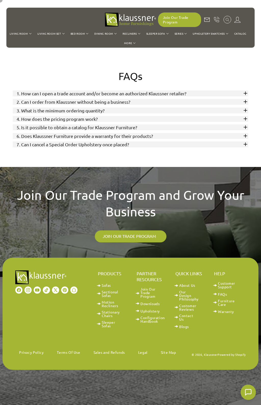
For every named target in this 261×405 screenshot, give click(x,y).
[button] (227, 19)
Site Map (168, 352)
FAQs (222, 294)
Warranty (226, 311)
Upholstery (150, 311)
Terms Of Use (68, 352)
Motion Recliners (110, 304)
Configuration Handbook (152, 319)
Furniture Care (226, 302)
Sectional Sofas (110, 294)
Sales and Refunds (109, 352)
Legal (143, 352)
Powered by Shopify (232, 354)
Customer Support (226, 285)
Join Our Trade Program (175, 19)
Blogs (184, 326)
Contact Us (186, 317)
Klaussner (211, 354)
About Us (187, 285)
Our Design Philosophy (189, 295)
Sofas (106, 285)
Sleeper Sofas (108, 324)
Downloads (150, 303)
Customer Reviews (187, 307)
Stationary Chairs (111, 314)
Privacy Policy (31, 352)
